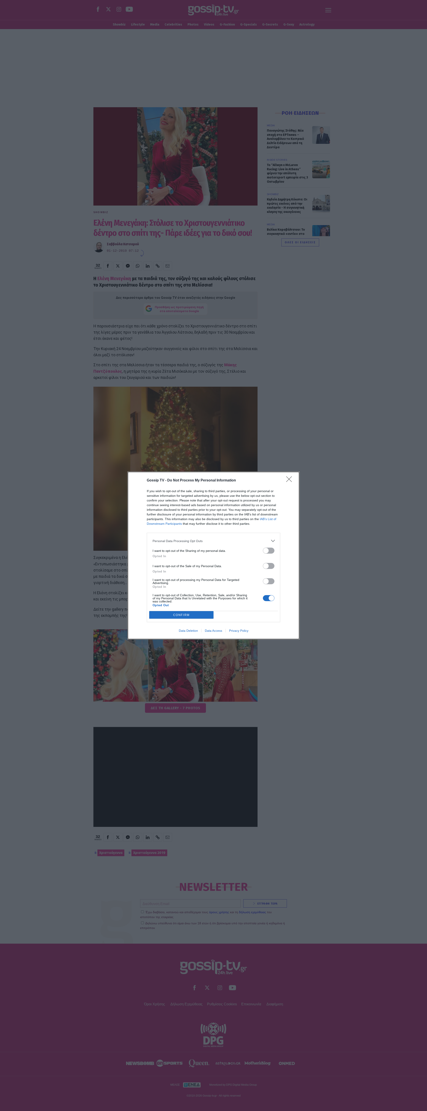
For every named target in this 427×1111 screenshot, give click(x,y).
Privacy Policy (238, 630)
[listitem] (213, 541)
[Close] (290, 480)
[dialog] (213, 555)
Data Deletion (188, 630)
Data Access (213, 630)
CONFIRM (181, 615)
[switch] (268, 551)
